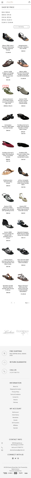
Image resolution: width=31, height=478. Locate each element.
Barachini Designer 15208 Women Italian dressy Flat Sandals (23, 233)
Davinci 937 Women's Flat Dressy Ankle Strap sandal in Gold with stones (23, 208)
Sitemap (15, 402)
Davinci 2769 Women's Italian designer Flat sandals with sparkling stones (8, 208)
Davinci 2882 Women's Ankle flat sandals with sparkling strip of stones (8, 235)
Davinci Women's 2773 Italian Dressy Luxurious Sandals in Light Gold (8, 101)
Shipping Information (15, 389)
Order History (15, 415)
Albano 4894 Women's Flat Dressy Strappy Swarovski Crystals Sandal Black (23, 74)
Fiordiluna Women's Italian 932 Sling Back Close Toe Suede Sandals (8, 155)
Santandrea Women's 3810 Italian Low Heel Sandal (8, 126)
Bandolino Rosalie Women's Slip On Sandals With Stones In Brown (8, 288)
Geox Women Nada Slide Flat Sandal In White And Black (23, 261)
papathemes (18, 470)
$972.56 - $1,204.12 (7, 20)
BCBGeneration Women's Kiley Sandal (8, 181)
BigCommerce (15, 469)
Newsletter (15, 417)
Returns (15, 399)
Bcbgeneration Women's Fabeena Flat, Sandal (23, 47)
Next (26, 303)
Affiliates (15, 425)
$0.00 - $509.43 (6, 12)
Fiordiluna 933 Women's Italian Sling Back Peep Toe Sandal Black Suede (23, 155)
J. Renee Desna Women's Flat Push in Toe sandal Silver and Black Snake (8, 262)
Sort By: (16, 26)
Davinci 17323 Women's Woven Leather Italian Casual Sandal (23, 101)
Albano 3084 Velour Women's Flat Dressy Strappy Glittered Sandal (8, 48)
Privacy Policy (15, 391)
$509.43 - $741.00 (6, 14)
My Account (15, 412)
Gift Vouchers (15, 422)
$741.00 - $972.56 (6, 17)
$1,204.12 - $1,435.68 (7, 22)
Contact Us (15, 397)
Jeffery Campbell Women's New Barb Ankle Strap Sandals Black (23, 182)
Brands (15, 420)
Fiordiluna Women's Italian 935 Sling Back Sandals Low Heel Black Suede (23, 127)
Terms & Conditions (15, 394)
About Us (15, 386)
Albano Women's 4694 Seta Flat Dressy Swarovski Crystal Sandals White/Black (23, 288)
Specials (15, 428)
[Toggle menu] (2, 2)
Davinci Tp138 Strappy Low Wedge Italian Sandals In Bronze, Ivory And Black (8, 74)
